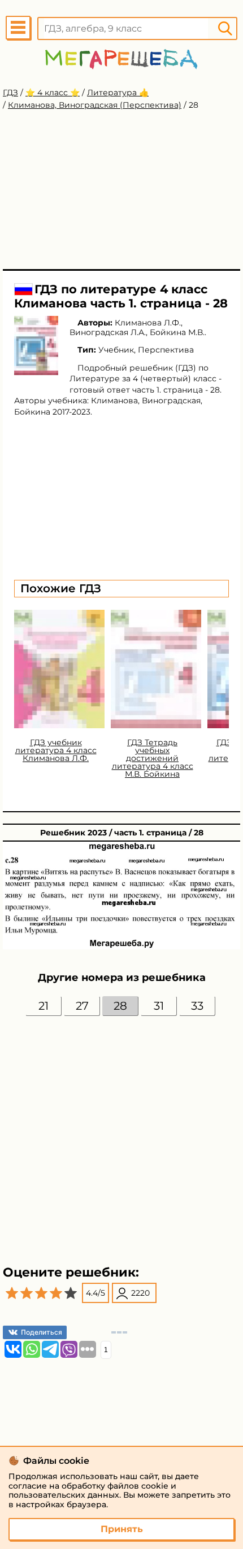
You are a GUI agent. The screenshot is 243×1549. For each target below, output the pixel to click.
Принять (122, 1529)
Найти (225, 28)
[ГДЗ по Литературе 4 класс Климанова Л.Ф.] (36, 345)
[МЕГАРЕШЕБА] (121, 59)
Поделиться (41, 1332)
